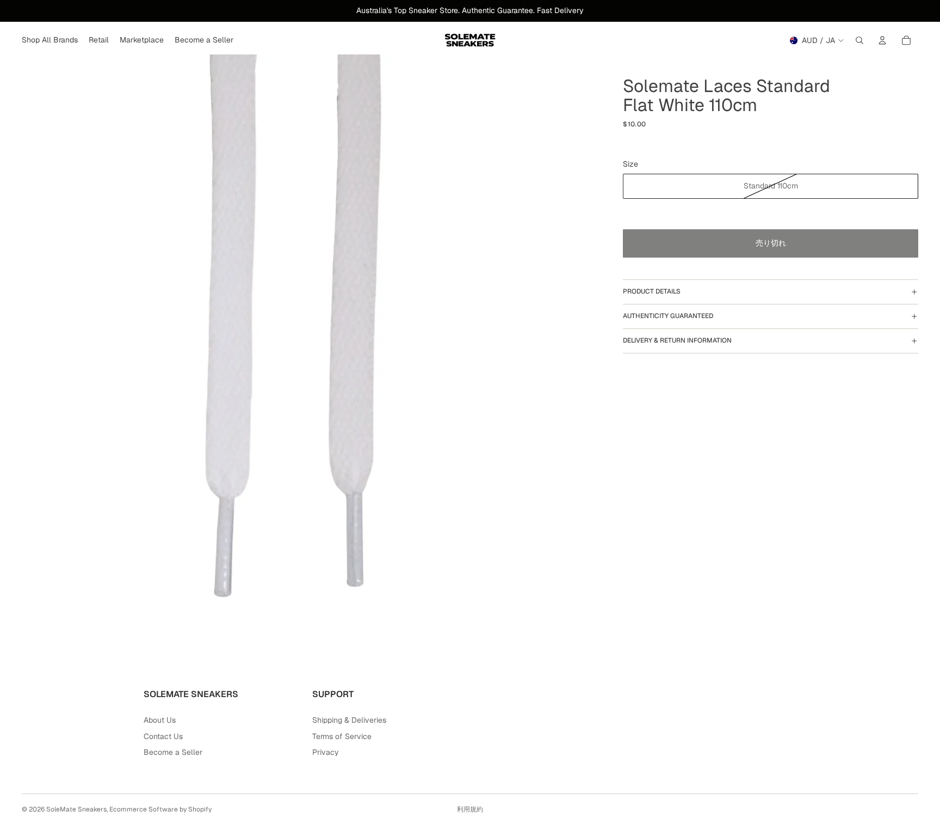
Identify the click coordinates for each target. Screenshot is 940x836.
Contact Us (163, 736)
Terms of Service (342, 736)
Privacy (325, 752)
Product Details (652, 291)
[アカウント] (882, 40)
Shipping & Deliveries (349, 720)
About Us (160, 720)
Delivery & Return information (677, 340)
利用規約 (470, 809)
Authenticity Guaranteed (668, 316)
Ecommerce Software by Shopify (160, 809)
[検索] (859, 40)
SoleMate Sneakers (76, 809)
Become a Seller (173, 752)
